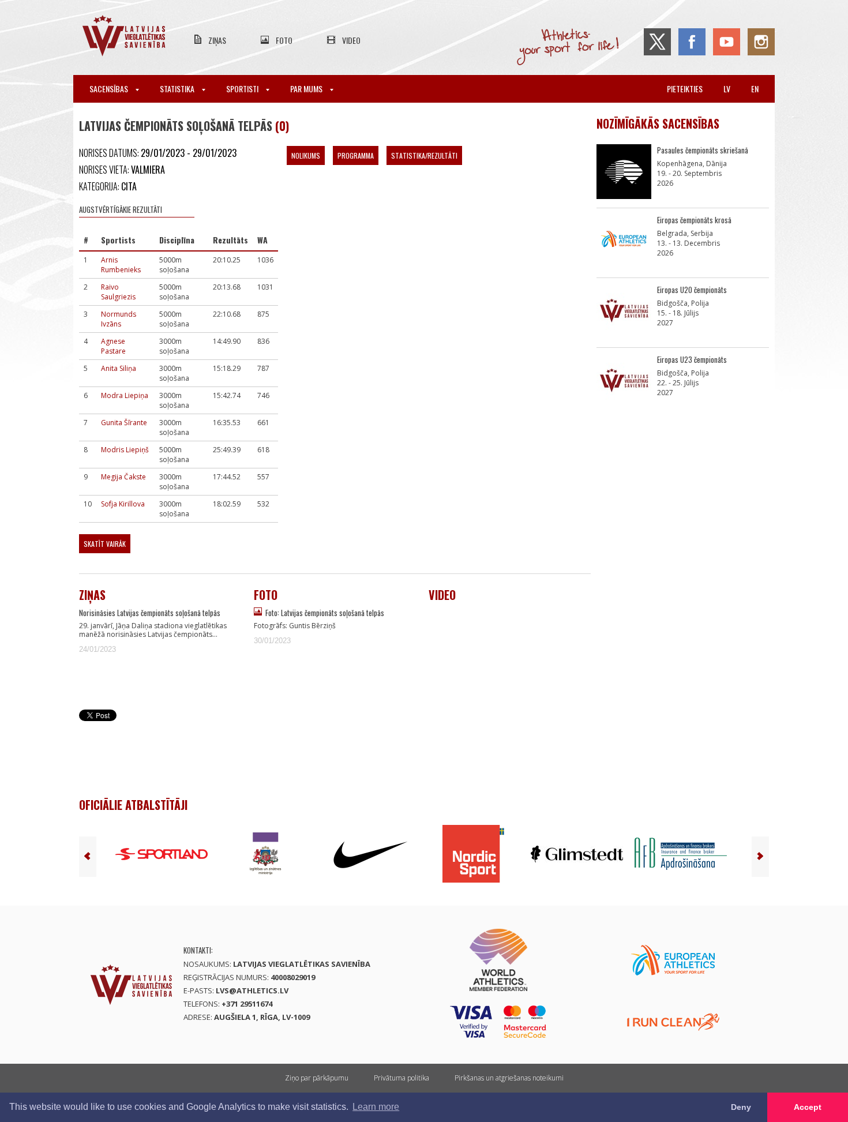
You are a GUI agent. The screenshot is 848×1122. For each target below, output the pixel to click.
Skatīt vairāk (105, 544)
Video (351, 40)
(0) (282, 125)
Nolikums (305, 155)
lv (726, 88)
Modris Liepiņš (125, 450)
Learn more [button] (375, 1107)
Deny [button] (741, 1107)
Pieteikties (685, 88)
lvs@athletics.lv (252, 990)
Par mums (307, 88)
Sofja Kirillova (123, 504)
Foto (284, 40)
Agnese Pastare (113, 346)
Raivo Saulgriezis (118, 292)
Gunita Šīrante (124, 422)
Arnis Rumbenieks (121, 265)
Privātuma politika (401, 1078)
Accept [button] (807, 1107)
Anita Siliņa (118, 368)
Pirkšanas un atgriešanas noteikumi (509, 1078)
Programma (355, 155)
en (755, 88)
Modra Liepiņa (124, 395)
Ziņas (217, 40)
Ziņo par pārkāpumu (316, 1078)
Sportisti (243, 88)
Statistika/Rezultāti (424, 155)
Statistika (178, 88)
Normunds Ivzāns (118, 319)
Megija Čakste (123, 477)
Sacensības (109, 88)
